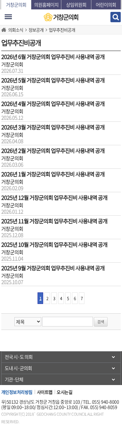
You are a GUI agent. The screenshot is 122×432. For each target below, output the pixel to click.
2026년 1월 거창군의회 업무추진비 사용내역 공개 (52, 174)
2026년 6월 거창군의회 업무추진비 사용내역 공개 (52, 57)
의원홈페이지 (46, 4)
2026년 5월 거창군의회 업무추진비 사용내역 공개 (52, 80)
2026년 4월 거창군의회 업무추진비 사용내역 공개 (52, 104)
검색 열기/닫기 (115, 17)
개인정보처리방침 (17, 392)
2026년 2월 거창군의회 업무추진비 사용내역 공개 (52, 151)
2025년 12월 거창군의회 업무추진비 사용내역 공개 (54, 197)
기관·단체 (14, 379)
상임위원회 (76, 4)
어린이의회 (106, 4)
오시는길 (64, 392)
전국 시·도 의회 (19, 356)
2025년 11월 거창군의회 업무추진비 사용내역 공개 (54, 221)
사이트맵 (45, 392)
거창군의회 (16, 4)
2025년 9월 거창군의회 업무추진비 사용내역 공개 (52, 268)
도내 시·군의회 (18, 368)
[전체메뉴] (8, 17)
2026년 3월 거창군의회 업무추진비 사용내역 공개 (52, 127)
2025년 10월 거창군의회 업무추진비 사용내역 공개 (54, 244)
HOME (4, 29)
